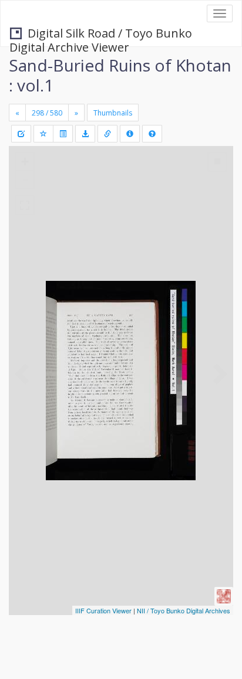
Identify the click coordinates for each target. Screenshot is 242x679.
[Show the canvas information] (107, 133)
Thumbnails (112, 113)
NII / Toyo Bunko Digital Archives (183, 610)
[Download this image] (85, 133)
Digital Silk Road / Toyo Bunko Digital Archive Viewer (100, 34)
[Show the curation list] (63, 133)
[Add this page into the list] (43, 133)
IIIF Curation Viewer (103, 610)
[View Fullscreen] (24, 205)
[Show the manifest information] (130, 133)
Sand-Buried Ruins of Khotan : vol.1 (120, 75)
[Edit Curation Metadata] (21, 133)
